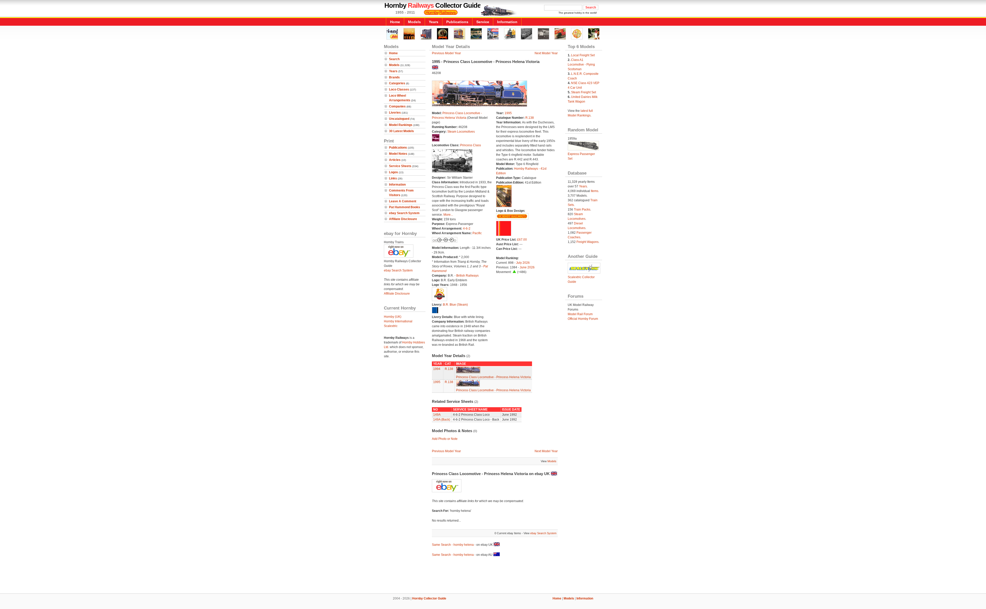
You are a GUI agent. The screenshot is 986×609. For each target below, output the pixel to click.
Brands (394, 77)
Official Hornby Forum (583, 319)
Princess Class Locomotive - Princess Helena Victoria (493, 377)
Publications (457, 22)
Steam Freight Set (583, 92)
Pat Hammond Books (404, 207)
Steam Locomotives (461, 131)
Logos (393, 172)
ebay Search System (404, 213)
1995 (508, 113)
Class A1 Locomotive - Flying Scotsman (581, 64)
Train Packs (582, 209)
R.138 (529, 118)
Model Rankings (400, 125)
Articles (395, 160)
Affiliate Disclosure (403, 219)
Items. (595, 191)
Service (482, 22)
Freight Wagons (587, 242)
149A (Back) (441, 419)
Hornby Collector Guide (429, 598)
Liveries (395, 112)
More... (448, 214)
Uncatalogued (399, 119)
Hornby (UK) (392, 317)
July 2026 (523, 263)
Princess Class (470, 145)
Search (394, 59)
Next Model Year (546, 53)
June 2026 (527, 267)
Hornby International (398, 321)
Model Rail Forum (580, 314)
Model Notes (398, 154)
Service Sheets (400, 166)
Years (433, 22)
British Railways (467, 275)
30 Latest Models (401, 131)
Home (395, 22)
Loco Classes (399, 89)
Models (414, 22)
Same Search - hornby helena (453, 545)
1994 (436, 369)
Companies (397, 106)
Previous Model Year (446, 53)
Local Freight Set (583, 55)
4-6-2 (466, 228)
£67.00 (522, 239)
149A (437, 414)
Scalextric (390, 326)
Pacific (477, 233)
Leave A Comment (402, 201)
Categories (397, 83)
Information (507, 22)
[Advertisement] (493, 575)
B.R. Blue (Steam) (455, 304)
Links (393, 178)
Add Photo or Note (445, 439)
